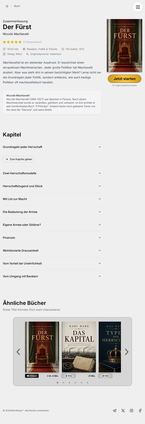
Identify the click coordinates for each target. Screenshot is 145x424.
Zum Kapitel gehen (21, 159)
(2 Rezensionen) (32, 41)
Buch (17, 5)
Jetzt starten (124, 79)
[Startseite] (7, 6)
